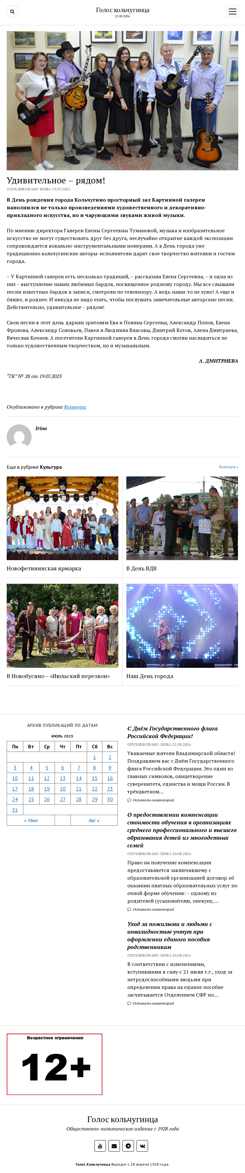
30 (110, 799)
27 (63, 799)
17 (15, 788)
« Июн (31, 820)
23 (110, 788)
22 (95, 788)
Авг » (94, 820)
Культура (75, 406)
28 (79, 799)
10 (15, 778)
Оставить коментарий (153, 800)
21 (79, 788)
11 (31, 778)
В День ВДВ (141, 568)
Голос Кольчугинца (93, 1164)
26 (47, 799)
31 (15, 809)
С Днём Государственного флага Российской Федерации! (172, 732)
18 (31, 788)
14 (79, 778)
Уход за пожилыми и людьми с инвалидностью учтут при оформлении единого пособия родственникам (169, 935)
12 (47, 778)
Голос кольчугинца (122, 9)
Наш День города (149, 676)
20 (63, 788)
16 (110, 778)
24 (15, 799)
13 (63, 778)
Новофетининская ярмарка (44, 568)
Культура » (228, 466)
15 (95, 778)
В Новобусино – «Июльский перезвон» (58, 676)
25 (31, 799)
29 (95, 799)
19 (47, 788)
